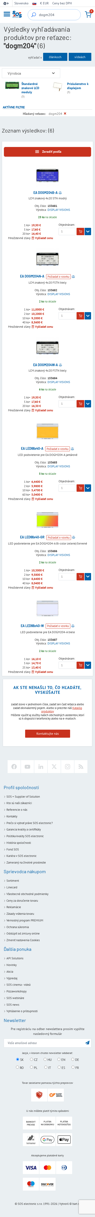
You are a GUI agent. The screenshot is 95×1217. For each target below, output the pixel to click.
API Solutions (14, 958)
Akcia (9, 972)
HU (49, 1060)
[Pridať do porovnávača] (60, 193)
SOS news (12, 1005)
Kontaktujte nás (47, 733)
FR (76, 1067)
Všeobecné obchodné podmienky (27, 894)
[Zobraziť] (88, 231)
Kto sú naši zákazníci (19, 803)
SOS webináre (15, 998)
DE (76, 1060)
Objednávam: (67, 225)
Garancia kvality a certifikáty (23, 829)
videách (80, 57)
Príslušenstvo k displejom (78, 86)
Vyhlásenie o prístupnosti (22, 1011)
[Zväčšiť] (53, 73)
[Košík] (88, 14)
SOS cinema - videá (18, 985)
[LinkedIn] (40, 766)
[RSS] (80, 766)
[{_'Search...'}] (33, 14)
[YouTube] (27, 766)
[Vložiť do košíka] (80, 231)
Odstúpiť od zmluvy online (23, 933)
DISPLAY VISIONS (59, 210)
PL (35, 1067)
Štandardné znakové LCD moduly (30, 88)
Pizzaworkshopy (16, 991)
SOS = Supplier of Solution (23, 797)
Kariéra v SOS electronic (21, 856)
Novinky (11, 965)
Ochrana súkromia (17, 927)
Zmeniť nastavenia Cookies (23, 940)
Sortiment (12, 881)
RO (21, 1067)
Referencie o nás (16, 810)
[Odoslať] (87, 1042)
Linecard (11, 887)
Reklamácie (13, 907)
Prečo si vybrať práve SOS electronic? (29, 823)
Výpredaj (11, 978)
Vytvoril (64, 1204)
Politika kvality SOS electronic (25, 836)
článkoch (55, 57)
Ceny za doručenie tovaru (22, 901)
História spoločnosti (18, 843)
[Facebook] (14, 766)
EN (62, 1060)
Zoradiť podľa (51, 152)
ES (63, 1067)
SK (21, 1060)
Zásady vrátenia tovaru (20, 914)
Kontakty (11, 816)
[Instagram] (67, 766)
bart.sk (76, 1204)
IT (49, 1067)
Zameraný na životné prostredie (26, 862)
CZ (35, 1060)
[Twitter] (54, 766)
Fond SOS (12, 849)
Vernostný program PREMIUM (24, 920)
